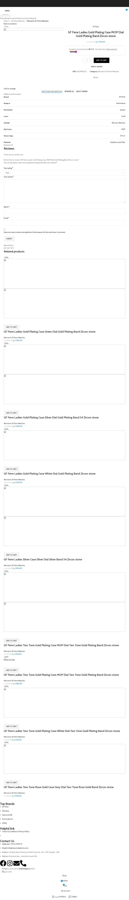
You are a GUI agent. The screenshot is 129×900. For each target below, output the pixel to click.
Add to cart (101, 60)
